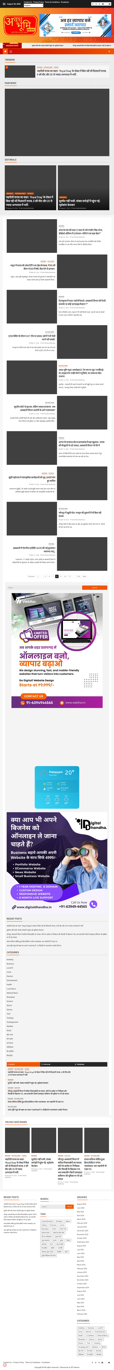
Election (10, 976)
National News (20, 193)
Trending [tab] (80, 1064)
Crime (9, 972)
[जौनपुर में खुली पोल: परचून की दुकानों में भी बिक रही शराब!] (32, 518)
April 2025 (80, 1261)
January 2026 (82, 1227)
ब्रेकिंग (53, 1248)
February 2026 (82, 1223)
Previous (31, 576)
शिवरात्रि (10, 1055)
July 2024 (80, 1295)
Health (9, 984)
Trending (10, 1018)
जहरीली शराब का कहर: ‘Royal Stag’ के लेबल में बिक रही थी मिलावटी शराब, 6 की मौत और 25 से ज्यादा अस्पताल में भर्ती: (29, 200)
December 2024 (82, 1276)
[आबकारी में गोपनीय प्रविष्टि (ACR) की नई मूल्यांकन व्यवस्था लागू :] (82, 554)
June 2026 (80, 1208)
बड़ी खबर (44, 1244)
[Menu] (10, 51)
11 (69, 576)
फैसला (68, 1240)
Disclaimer (65, 2)
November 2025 (82, 1234)
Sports (9, 1005)
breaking (40, 69)
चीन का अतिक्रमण (47, 1236)
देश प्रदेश (10, 1039)
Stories (9, 1010)
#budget (59, 1221)
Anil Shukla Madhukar (27, 208)
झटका (55, 1240)
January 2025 (82, 1272)
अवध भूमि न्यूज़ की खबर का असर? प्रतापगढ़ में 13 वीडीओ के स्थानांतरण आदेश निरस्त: (34, 946)
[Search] (109, 51)
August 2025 (81, 1246)
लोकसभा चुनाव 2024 (47, 1252)
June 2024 (80, 1299)
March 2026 (81, 1219)
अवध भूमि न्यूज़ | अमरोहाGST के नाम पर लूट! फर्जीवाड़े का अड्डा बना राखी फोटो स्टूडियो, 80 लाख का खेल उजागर (81, 373)
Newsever (64, 1367)
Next (84, 576)
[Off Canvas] (4, 4)
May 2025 (80, 1257)
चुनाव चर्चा (58, 1236)
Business (51, 473)
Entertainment (12, 980)
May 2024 (80, 1303)
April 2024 (80, 1306)
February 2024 (82, 1314)
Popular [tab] (46, 1064)
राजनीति (60, 1248)
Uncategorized (12, 1022)
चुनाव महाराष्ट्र (46, 1240)
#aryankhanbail (47, 1221)
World (9, 1030)
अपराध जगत (62, 1229)
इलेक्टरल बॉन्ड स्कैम (58, 1233)
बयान (51, 1244)
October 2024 (82, 1284)
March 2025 (81, 1265)
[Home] (5, 51)
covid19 (10, 968)
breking (44, 1225)
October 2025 (82, 1238)
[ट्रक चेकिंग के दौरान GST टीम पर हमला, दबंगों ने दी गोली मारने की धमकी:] (82, 342)
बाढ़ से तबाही (59, 1244)
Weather (10, 1026)
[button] (10, 51)
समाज (66, 1252)
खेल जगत (10, 1035)
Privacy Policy (38, 2)
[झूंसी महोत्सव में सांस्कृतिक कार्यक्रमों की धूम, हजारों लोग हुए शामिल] (82, 483)
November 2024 (82, 1280)
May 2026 (80, 1212)
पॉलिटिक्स (10, 1047)
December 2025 (82, 1231)
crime (62, 1225)
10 (65, 576)
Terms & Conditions (52, 2)
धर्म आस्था (10, 1043)
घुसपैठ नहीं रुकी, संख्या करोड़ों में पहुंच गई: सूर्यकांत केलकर (64, 72)
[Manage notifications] (5, 1365)
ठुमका (61, 1240)
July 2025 (80, 1250)
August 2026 (81, 1204)
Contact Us (28, 2)
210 (78, 576)
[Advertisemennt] (75, 25)
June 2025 (80, 1253)
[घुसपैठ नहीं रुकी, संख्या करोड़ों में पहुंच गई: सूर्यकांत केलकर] (20, 71)
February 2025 (82, 1268)
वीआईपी (59, 1252)
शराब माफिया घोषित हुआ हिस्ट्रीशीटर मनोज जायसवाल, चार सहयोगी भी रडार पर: (32, 941)
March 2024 (81, 1310)
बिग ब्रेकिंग (10, 1051)
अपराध (54, 1229)
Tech (8, 1014)
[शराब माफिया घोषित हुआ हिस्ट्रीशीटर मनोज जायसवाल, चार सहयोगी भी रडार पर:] (96, 1140)
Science (30, 193)
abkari (68, 1221)
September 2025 (83, 1242)
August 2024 (81, 1291)
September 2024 (83, 1287)
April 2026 (80, 1215)
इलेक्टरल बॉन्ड (46, 1233)
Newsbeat (11, 997)
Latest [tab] (12, 1064)
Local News (50, 261)
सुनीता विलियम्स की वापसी (48, 1255)
